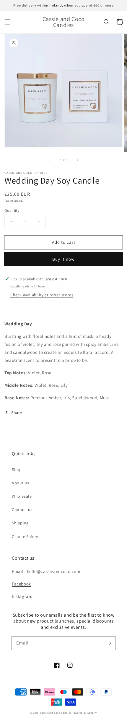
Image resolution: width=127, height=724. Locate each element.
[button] (7, 21)
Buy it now (63, 259)
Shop (17, 469)
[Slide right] (76, 160)
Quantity (11, 210)
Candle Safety (25, 536)
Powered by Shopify (84, 712)
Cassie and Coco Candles (55, 712)
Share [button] (16, 412)
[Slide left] (50, 160)
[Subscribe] (108, 643)
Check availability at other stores (41, 294)
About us (20, 483)
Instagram (22, 596)
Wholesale (22, 496)
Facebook (21, 584)
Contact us (22, 509)
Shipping (20, 523)
